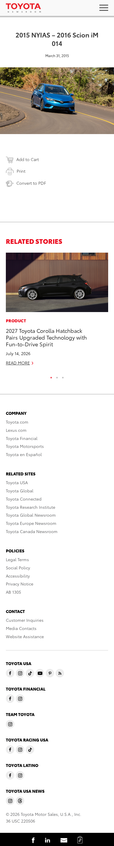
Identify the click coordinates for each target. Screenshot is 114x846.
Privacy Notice (19, 584)
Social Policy (18, 568)
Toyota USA (17, 482)
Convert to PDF (31, 183)
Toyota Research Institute (30, 507)
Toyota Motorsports (25, 446)
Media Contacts (21, 628)
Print (21, 171)
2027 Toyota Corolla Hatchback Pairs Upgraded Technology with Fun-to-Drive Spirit (46, 337)
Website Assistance (25, 636)
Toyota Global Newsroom (31, 515)
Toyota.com (17, 422)
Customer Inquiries (25, 620)
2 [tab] (57, 376)
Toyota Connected (24, 499)
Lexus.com (16, 430)
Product (16, 320)
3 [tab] (62, 376)
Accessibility (18, 576)
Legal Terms (17, 559)
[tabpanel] (57, 312)
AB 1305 (13, 592)
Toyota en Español (24, 454)
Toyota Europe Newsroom (31, 523)
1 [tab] (51, 376)
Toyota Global (19, 491)
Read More (18, 363)
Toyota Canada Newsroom (32, 531)
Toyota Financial (21, 438)
